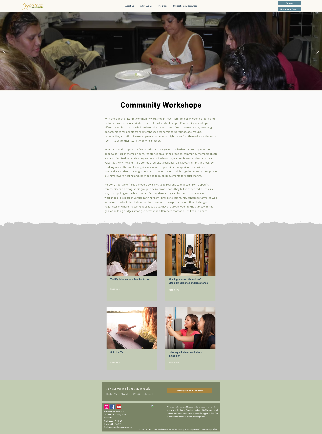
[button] (129, 5)
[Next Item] (317, 51)
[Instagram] (106, 406)
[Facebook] (112, 406)
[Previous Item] (4, 51)
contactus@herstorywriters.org (120, 427)
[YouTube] (118, 406)
